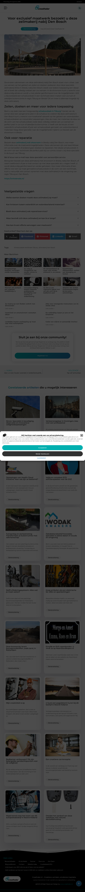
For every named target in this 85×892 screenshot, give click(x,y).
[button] (82, 435)
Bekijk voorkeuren (42, 454)
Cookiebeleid (41, 458)
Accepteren (42, 448)
